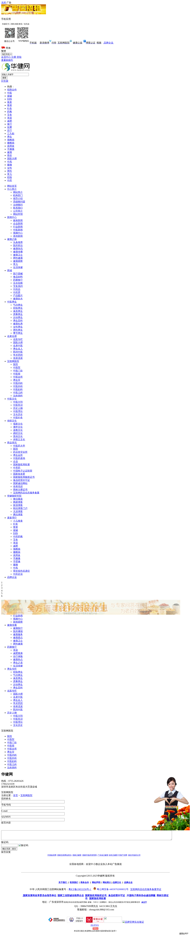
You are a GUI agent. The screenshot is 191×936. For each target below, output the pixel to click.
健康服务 (18, 634)
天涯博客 (18, 511)
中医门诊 (18, 370)
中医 (9, 93)
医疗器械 (18, 273)
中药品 (16, 289)
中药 (9, 180)
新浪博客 (18, 505)
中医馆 (16, 373)
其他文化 (18, 436)
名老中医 (18, 345)
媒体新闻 (18, 220)
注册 (14, 57)
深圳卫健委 (113, 855)
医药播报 (18, 631)
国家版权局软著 (21, 464)
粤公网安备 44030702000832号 (112, 889)
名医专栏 (18, 339)
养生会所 (18, 455)
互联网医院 (26, 795)
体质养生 (18, 311)
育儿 (9, 174)
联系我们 (18, 208)
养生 (9, 136)
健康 (9, 152)
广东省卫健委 (103, 855)
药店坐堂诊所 (20, 452)
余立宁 (144, 902)
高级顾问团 (19, 201)
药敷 (9, 111)
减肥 (9, 121)
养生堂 (16, 380)
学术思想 (18, 355)
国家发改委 (19, 474)
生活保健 (18, 267)
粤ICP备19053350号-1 (79, 889)
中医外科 (18, 386)
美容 (9, 118)
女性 (9, 168)
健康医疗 (18, 628)
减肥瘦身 (18, 653)
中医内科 (18, 383)
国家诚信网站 (20, 483)
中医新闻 (18, 229)
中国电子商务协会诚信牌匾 (141, 895)
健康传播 (18, 251)
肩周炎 (10, 146)
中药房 (16, 292)
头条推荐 (18, 242)
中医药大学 (19, 445)
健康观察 (18, 261)
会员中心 (6, 57)
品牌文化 (117, 882)
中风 (9, 161)
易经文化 (18, 433)
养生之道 (18, 662)
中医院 (16, 367)
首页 (15, 795)
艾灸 (9, 114)
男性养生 (18, 330)
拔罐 (9, 96)
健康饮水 (18, 298)
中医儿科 (18, 392)
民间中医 (18, 352)
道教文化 (18, 430)
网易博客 (18, 502)
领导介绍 (18, 198)
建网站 (182, 933)
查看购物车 (7, 60)
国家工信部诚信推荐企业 (71, 895)
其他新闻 (18, 236)
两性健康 (18, 258)
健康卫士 (18, 255)
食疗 (9, 124)
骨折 (9, 155)
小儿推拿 (18, 521)
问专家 (4, 81)
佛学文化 (18, 427)
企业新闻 (18, 223)
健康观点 (18, 637)
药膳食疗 (18, 280)
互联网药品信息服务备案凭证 (145, 889)
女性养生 (18, 327)
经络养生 (18, 308)
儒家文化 (18, 424)
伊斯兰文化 (19, 439)
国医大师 (12, 158)
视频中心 (18, 233)
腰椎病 (10, 143)
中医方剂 (18, 402)
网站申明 (18, 214)
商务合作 (85, 882)
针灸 (9, 108)
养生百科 (18, 320)
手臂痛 (16, 561)
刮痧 (9, 99)
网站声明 (96, 882)
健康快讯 (18, 248)
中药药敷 (18, 536)
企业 (15, 461)
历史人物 (18, 408)
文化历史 (18, 414)
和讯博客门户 (20, 508)
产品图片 (18, 295)
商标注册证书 (20, 489)
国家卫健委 (77, 855)
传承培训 (18, 486)
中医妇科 (18, 389)
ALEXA (94, 925)
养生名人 (18, 348)
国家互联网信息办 (64, 855)
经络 (9, 177)
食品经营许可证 (21, 480)
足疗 (9, 130)
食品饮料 (18, 276)
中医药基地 (19, 458)
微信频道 (18, 499)
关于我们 (62, 882)
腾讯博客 (18, 514)
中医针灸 (18, 417)
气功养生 (18, 305)
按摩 (9, 127)
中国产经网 (122, 855)
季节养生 (18, 333)
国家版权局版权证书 (24, 477)
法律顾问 (18, 204)
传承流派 (18, 358)
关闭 (3, 2)
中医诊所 (18, 377)
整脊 (9, 105)
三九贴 (10, 133)
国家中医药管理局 (89, 855)
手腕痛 (10, 149)
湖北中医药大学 (134, 855)
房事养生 (18, 314)
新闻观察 (18, 622)
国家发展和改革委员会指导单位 (39, 895)
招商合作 (12, 89)
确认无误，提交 (9, 849)
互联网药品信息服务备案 (26, 492)
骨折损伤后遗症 (21, 571)
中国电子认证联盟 (22, 470)
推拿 (9, 102)
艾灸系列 (18, 286)
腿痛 (9, 165)
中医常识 (18, 405)
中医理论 (18, 411)
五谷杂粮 (18, 283)
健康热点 (18, 659)
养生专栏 (12, 669)
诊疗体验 (18, 656)
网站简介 (18, 192)
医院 (15, 364)
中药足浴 (18, 574)
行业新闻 (18, 226)
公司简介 (18, 211)
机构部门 (18, 195)
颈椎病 (10, 139)
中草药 (16, 467)
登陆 (19, 57)
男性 (9, 171)
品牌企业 (108, 42)
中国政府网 (51, 855)
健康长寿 (18, 323)
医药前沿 (18, 245)
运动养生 (18, 317)
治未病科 (18, 395)
